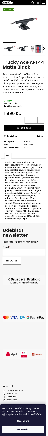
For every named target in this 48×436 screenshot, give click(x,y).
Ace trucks (17, 106)
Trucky (27, 141)
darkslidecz (12, 399)
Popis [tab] (8, 155)
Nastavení (23, 421)
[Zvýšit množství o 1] (40, 120)
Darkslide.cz (12, 396)
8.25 (26, 147)
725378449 (12, 393)
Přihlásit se (11, 260)
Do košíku (26, 128)
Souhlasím (23, 429)
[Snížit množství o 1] (28, 120)
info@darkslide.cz (15, 390)
